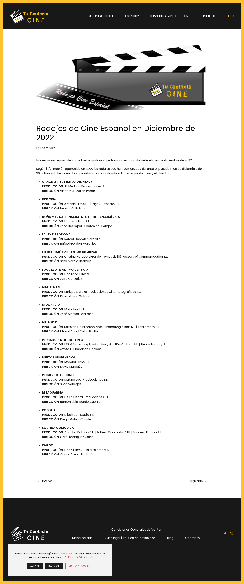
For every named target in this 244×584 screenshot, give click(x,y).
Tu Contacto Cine (100, 16)
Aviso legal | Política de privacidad (129, 538)
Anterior (46, 481)
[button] (122, 552)
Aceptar (34, 565)
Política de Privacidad (78, 557)
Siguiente (196, 481)
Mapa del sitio (82, 538)
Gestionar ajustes (79, 565)
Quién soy (132, 16)
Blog (230, 16)
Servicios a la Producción (169, 16)
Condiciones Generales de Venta (136, 529)
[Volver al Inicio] (29, 16)
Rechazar (53, 565)
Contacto (207, 16)
